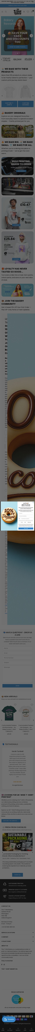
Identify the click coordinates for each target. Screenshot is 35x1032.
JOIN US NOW (26, 528)
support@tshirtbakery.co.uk (30, 526)
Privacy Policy (24, 526)
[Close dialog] (33, 502)
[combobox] (19, 519)
